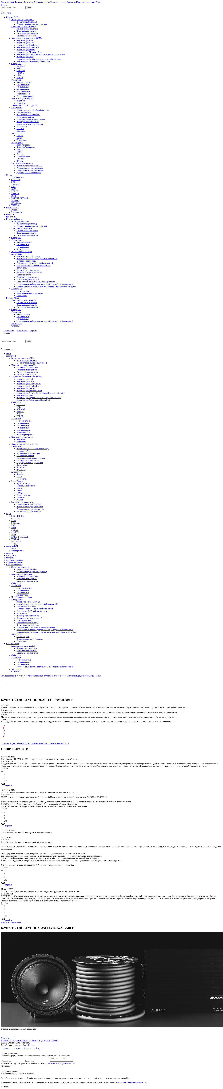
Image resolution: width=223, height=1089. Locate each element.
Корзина (33, 331)
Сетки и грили (23, 291)
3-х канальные (23, 87)
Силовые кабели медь (26, 261)
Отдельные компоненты (27, 33)
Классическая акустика (21, 228)
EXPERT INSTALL (19, 198)
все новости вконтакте (11, 922)
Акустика (21, 101)
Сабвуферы (16, 64)
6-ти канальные (23, 91)
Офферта (54, 1040)
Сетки (19, 138)
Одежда (20, 154)
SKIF (19, 68)
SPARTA (15, 193)
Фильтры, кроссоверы (26, 36)
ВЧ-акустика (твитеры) (27, 22)
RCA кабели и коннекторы (28, 115)
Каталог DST (12, 17)
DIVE (13, 196)
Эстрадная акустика (20, 221)
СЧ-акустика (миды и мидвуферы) (32, 24)
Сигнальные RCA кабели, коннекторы (33, 265)
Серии (9, 175)
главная (7, 1048)
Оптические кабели (25, 117)
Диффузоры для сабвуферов (29, 173)
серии (8, 514)
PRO (19, 75)
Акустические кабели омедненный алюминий (37, 258)
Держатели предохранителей (29, 272)
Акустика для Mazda (26, 50)
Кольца (20, 135)
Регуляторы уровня (25, 96)
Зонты (19, 149)
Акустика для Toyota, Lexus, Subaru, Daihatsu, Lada (39, 59)
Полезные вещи (23, 156)
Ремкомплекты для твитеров (29, 166)
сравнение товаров (14, 560)
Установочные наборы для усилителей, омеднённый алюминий (45, 284)
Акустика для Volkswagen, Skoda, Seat (33, 61)
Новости (10, 214)
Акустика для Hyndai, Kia (28, 47)
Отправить (6, 1066)
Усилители (16, 80)
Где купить (11, 217)
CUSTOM (21, 66)
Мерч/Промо (17, 142)
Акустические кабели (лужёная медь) (33, 110)
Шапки (20, 161)
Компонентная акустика (27, 29)
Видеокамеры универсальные (30, 293)
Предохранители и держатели (30, 124)
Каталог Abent (12, 298)
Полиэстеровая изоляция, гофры (31, 119)
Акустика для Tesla (25, 57)
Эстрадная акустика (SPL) (22, 19)
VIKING (20, 73)
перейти (8, 785)
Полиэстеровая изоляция (27, 277)
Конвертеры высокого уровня (24, 105)
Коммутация (16, 108)
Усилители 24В (23, 94)
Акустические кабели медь (28, 256)
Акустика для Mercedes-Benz (29, 52)
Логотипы (28, 2)
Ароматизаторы (23, 145)
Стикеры (20, 159)
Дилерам (5, 1038)
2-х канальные (23, 84)
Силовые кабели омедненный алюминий (35, 263)
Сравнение (9, 331)
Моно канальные (24, 82)
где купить (11, 555)
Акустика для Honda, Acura (29, 45)
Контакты (71, 2)
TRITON (15, 205)
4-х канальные (23, 89)
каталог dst (11, 356)
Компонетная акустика (27, 303)
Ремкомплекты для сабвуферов (30, 170)
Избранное (22, 331)
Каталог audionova (14, 219)
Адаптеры (21, 131)
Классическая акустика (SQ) (23, 26)
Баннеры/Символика (26, 147)
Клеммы (20, 128)
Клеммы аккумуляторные (28, 279)
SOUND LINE (17, 177)
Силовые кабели (24, 112)
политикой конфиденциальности (60, 1063)
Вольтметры (22, 126)
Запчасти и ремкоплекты (22, 163)
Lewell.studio (28, 1045)
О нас (98, 2)
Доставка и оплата (42, 2)
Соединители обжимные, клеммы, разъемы (36, 282)
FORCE (20, 77)
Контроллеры (22, 249)
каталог (17, 1048)
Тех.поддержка (7, 2)
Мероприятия (17, 212)
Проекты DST (12, 207)
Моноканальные (24, 314)
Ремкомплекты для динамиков (30, 168)
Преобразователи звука (21, 251)
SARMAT (21, 70)
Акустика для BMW (25, 43)
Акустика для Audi (25, 40)
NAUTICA (16, 203)
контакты (10, 558)
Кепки (19, 152)
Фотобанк (19, 2)
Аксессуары (16, 133)
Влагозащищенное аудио (22, 98)
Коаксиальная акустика (27, 31)
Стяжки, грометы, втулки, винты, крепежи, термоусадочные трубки (47, 286)
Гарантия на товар (58, 2)
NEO (13, 189)
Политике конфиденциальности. (131, 1082)
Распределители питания (28, 122)
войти (36, 1048)
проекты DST (12, 546)
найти (28, 8)
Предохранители (24, 275)
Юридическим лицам (85, 2)
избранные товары (14, 562)
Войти (4, 5)
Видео (14, 210)
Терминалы (22, 140)
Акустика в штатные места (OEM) (26, 38)
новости (9, 553)
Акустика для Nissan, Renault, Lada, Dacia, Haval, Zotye (41, 54)
